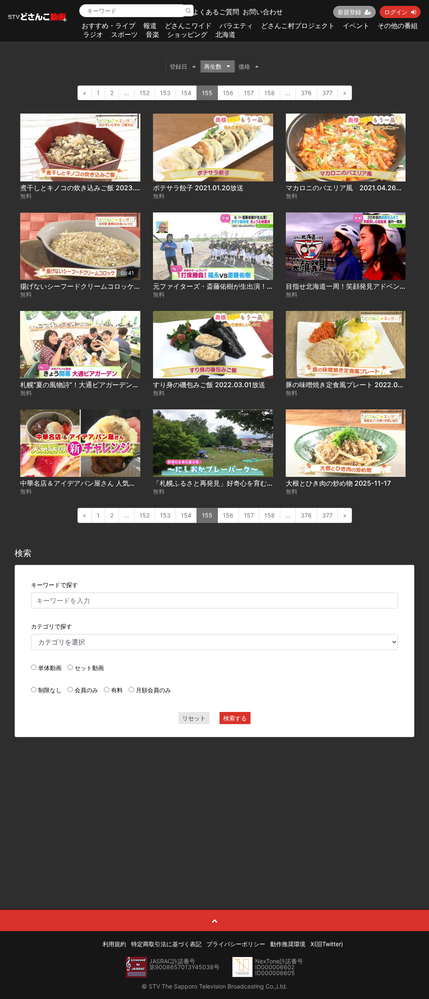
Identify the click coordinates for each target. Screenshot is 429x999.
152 (145, 92)
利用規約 (114, 943)
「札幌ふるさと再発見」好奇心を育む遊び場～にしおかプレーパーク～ (260, 483)
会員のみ (86, 690)
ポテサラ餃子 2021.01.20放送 (198, 188)
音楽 (152, 34)
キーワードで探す (54, 584)
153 (165, 92)
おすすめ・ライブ (108, 25)
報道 (150, 25)
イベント (356, 25)
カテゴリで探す (51, 626)
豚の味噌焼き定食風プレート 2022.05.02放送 (356, 384)
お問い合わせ (263, 12)
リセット (194, 718)
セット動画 (89, 667)
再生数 (213, 66)
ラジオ (93, 34)
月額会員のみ (153, 690)
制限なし (50, 690)
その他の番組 (397, 25)
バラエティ (236, 25)
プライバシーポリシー (236, 943)
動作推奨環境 (287, 943)
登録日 (178, 66)
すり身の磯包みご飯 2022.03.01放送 (209, 384)
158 (269, 92)
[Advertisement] (214, 804)
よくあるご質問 (215, 12)
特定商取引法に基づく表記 (166, 943)
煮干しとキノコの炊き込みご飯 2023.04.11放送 (92, 188)
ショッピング (187, 34)
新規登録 (349, 12)
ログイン (396, 12)
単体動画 (50, 667)
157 (249, 92)
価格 (244, 66)
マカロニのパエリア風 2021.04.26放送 (347, 188)
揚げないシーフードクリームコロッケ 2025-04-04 (97, 286)
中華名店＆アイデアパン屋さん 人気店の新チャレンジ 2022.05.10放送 (127, 483)
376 (306, 92)
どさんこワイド (188, 25)
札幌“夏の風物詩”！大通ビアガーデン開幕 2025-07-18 (103, 384)
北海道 (225, 34)
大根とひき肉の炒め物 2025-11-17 (338, 483)
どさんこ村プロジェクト (298, 25)
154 (186, 92)
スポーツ (124, 34)
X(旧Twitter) (326, 943)
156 (228, 92)
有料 (117, 690)
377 (327, 92)
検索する (235, 718)
